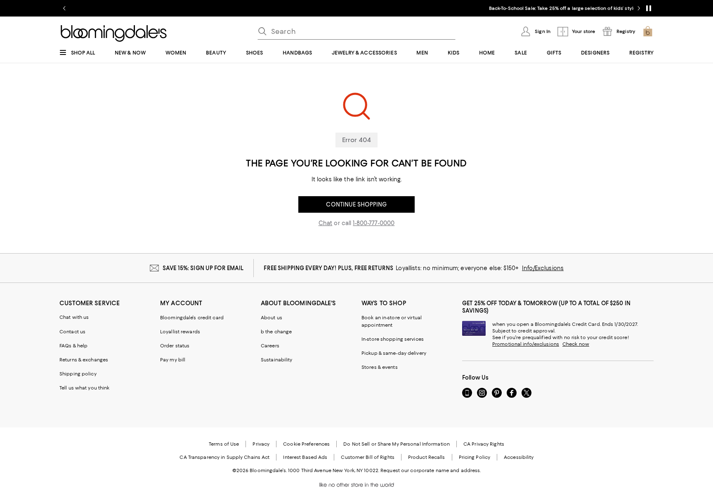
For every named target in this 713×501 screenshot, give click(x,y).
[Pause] (649, 8)
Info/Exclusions (543, 268)
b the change (276, 332)
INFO (429, 8)
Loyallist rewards (180, 332)
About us (271, 318)
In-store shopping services (392, 339)
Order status (174, 346)
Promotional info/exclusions (525, 344)
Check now (575, 344)
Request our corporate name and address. (430, 470)
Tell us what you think (84, 388)
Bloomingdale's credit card (192, 318)
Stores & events (379, 367)
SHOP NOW (452, 8)
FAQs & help (73, 346)
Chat (326, 223)
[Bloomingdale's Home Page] (113, 33)
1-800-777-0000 (373, 223)
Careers (270, 346)
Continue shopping (356, 204)
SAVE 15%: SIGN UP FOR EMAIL (203, 268)
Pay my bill (172, 360)
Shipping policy (78, 374)
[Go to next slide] (639, 8)
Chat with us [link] (74, 317)
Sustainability (277, 360)
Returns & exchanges (83, 360)
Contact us (72, 332)
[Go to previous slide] (64, 8)
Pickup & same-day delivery (393, 353)
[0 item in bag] (648, 31)
